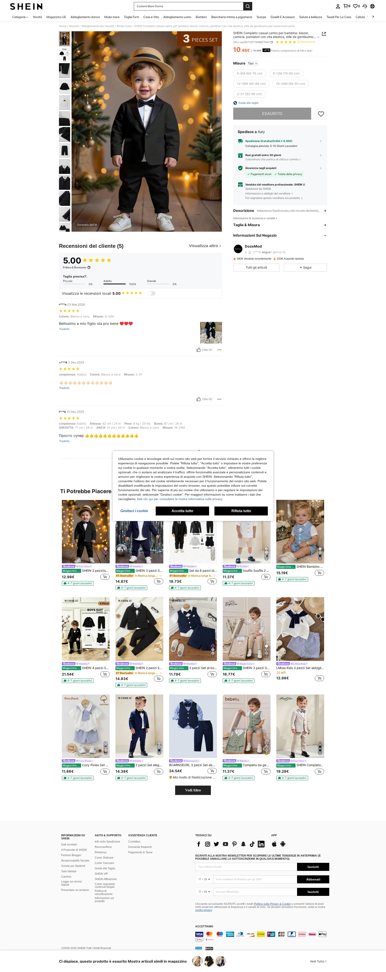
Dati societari (69, 844)
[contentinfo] (262, 937)
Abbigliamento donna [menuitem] (85, 17)
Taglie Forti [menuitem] (131, 17)
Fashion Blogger (71, 855)
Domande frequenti (140, 847)
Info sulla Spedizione (107, 841)
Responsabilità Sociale (75, 860)
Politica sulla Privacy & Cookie (272, 903)
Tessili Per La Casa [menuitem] (339, 17)
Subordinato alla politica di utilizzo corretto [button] (272, 159)
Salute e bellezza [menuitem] (310, 17)
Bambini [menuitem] (201, 17)
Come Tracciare (104, 863)
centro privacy (203, 910)
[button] (364, 6)
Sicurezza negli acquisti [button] (260, 168)
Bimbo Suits (124, 26)
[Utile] (198, 350)
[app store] (274, 846)
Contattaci (134, 841)
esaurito (272, 113)
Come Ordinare (104, 857)
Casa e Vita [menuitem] (151, 17)
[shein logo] (26, 6)
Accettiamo (204, 926)
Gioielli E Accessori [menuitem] (283, 17)
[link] (346, 6)
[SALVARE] (321, 114)
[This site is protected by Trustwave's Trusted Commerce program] (198, 948)
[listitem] (85, 542)
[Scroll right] (373, 17)
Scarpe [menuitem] (261, 17)
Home (62, 26)
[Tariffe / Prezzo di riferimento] (251, 50)
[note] (78, 583)
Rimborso (101, 852)
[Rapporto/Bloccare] (219, 350)
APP (274, 835)
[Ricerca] (247, 6)
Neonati (74, 26)
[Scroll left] (367, 17)
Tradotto (64, 329)
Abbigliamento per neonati (98, 26)
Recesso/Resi (103, 847)
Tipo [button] (251, 63)
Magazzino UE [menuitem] (56, 17)
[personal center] (338, 6)
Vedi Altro (193, 790)
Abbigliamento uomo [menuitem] (177, 17)
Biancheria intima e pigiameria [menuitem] (231, 17)
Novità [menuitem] (37, 17)
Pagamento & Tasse (140, 852)
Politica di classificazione (104, 892)
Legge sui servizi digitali (71, 883)
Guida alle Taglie (105, 868)
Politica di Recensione (74, 267)
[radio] (249, 73)
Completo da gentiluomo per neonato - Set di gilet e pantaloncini (247, 765)
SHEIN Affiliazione (106, 879)
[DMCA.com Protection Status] (209, 948)
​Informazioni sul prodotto (104, 900)
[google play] (283, 846)
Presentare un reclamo (75, 890)
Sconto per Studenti (73, 866)
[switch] (151, 293)
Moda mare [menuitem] (112, 17)
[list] (231, 844)
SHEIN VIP (101, 873)
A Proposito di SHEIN (74, 849)
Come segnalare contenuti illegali (105, 885)
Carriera (66, 876)
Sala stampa (68, 871)
